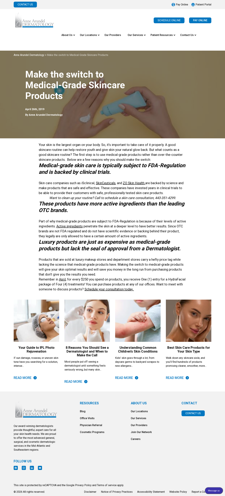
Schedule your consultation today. (109, 289)
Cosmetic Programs (92, 432)
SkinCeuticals (105, 183)
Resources (89, 403)
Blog (82, 411)
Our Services (138, 418)
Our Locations (139, 411)
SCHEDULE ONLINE (169, 20)
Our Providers (139, 425)
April (62, 279)
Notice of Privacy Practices (117, 491)
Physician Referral (91, 425)
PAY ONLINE (200, 20)
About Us (139, 403)
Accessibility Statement (151, 491)
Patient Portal (203, 4)
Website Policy (178, 491)
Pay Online (182, 4)
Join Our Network (141, 432)
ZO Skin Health (134, 183)
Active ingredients (69, 226)
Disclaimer (90, 491)
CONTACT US (25, 4)
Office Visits (87, 418)
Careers (136, 439)
